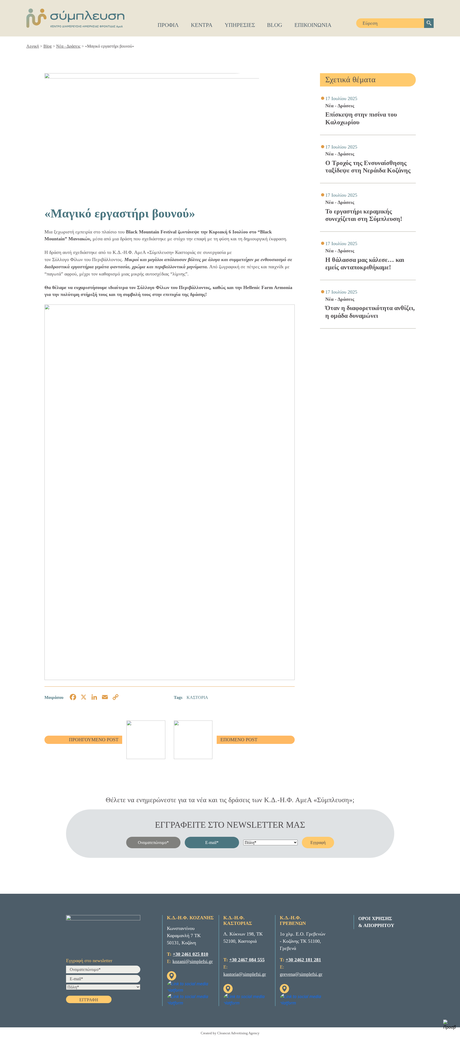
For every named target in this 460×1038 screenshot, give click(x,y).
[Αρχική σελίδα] (75, 18)
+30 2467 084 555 (247, 959)
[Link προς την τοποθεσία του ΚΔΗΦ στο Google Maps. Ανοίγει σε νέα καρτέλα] (171, 975)
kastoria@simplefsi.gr (244, 974)
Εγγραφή (318, 842)
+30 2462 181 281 (303, 959)
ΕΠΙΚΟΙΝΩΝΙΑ (312, 25)
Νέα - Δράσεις (68, 46)
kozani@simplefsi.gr (192, 961)
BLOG (274, 25)
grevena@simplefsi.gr (301, 974)
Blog (47, 46)
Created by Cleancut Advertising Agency (230, 1033)
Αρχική (32, 46)
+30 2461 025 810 (190, 954)
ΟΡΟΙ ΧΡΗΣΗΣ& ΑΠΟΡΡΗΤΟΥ (376, 922)
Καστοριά (197, 697)
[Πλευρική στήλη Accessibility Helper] (449, 1025)
